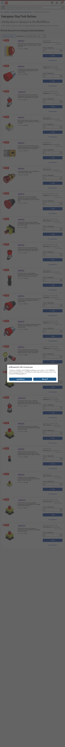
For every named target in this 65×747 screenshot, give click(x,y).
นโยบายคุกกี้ (20, 373)
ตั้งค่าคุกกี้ (45, 379)
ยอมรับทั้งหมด (21, 379)
